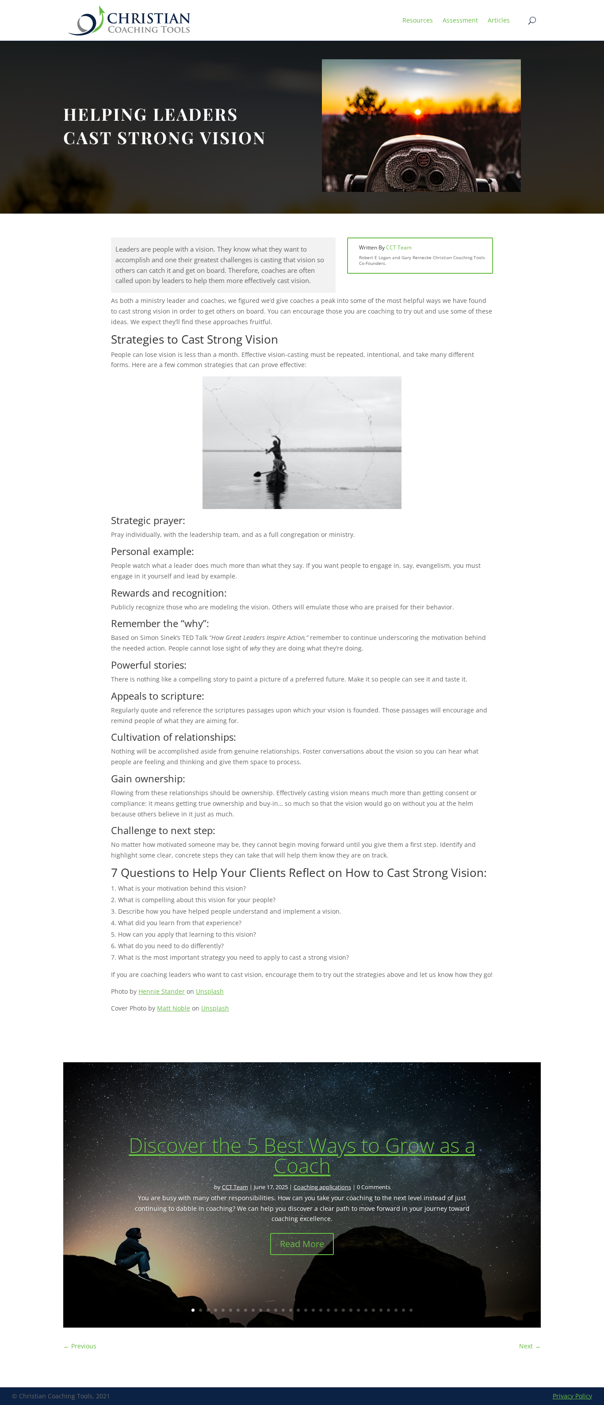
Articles (499, 20)
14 (290, 1310)
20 (335, 1310)
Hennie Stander (161, 991)
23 (358, 1310)
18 (320, 1310)
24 (365, 1310)
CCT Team (399, 247)
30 (411, 1310)
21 (343, 1310)
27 (388, 1310)
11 (268, 1310)
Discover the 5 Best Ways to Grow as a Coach (302, 1155)
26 (380, 1310)
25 (373, 1310)
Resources (417, 20)
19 (328, 1310)
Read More (302, 1244)
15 (298, 1310)
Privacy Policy (572, 1396)
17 (313, 1310)
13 (283, 1310)
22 (350, 1310)
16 (305, 1310)
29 (403, 1310)
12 (275, 1310)
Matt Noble (173, 1008)
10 (260, 1310)
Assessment (460, 20)
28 (396, 1310)
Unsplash (210, 991)
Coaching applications (322, 1187)
